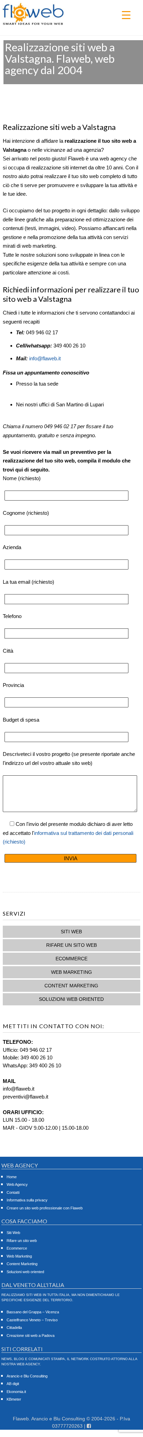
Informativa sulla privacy (27, 1200)
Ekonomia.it (16, 1392)
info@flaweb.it (45, 358)
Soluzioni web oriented (71, 999)
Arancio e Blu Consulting (27, 1376)
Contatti (13, 1192)
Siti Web (71, 931)
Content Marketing (71, 985)
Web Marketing (71, 972)
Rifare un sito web (71, 945)
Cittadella (14, 1327)
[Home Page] (33, 23)
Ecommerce (71, 958)
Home (12, 1177)
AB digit (13, 1384)
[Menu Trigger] (126, 14)
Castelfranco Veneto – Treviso (32, 1320)
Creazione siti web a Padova (30, 1335)
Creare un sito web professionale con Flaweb (45, 1208)
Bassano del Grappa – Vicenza (33, 1312)
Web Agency (17, 1184)
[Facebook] (89, 1426)
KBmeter (14, 1399)
